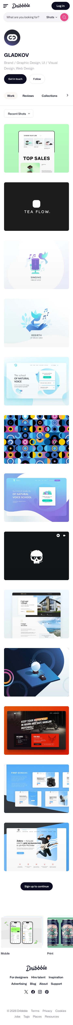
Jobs (17, 1016)
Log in (61, 5)
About (43, 983)
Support (56, 983)
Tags (27, 1016)
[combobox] (23, 17)
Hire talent (38, 977)
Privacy (47, 1010)
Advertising (19, 983)
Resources (52, 1016)
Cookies (60, 1010)
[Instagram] (40, 991)
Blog (33, 983)
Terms (35, 1010)
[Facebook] (33, 991)
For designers (19, 977)
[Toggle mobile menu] (5, 6)
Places (37, 1016)
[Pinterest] (47, 991)
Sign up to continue (37, 886)
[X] (26, 991)
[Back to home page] (21, 5)
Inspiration (56, 977)
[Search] (64, 17)
